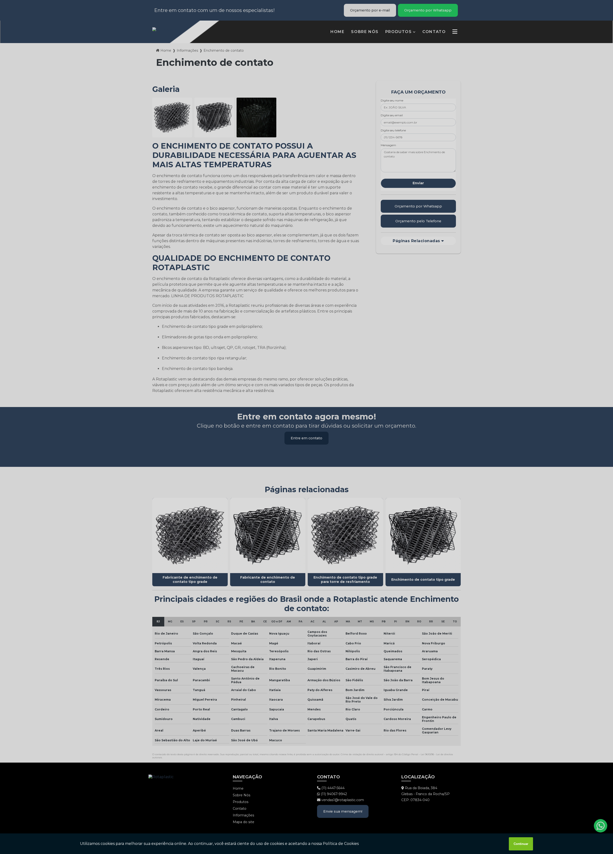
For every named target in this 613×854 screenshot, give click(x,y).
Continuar (521, 844)
